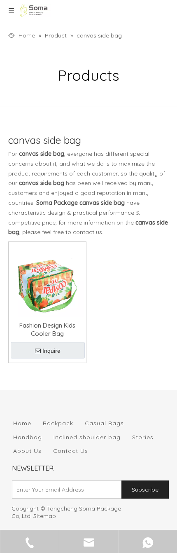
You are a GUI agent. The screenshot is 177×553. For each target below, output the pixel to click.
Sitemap (44, 516)
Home (22, 423)
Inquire (51, 350)
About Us (27, 451)
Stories (143, 437)
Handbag (27, 437)
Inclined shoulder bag (87, 437)
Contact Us (70, 451)
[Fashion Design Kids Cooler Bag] (47, 280)
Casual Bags (104, 423)
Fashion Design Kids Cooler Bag (47, 329)
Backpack (58, 423)
